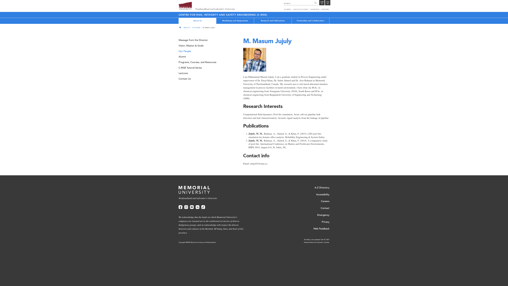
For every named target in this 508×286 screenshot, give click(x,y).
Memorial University (207, 6)
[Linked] (197, 207)
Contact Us (185, 78)
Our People (196, 27)
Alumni (182, 56)
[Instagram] (186, 207)
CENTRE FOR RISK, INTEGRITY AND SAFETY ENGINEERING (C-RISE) (223, 14)
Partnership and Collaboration (310, 21)
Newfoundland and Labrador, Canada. (316, 242)
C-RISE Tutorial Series (190, 67)
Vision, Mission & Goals (191, 45)
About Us (197, 21)
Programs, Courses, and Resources (197, 62)
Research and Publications (273, 21)
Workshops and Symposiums (235, 21)
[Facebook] (180, 207)
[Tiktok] (203, 207)
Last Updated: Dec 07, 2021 (320, 239)
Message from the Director (193, 40)
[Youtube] (192, 207)
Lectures (183, 73)
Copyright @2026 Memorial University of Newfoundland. (197, 242)
